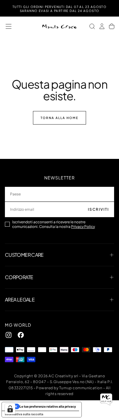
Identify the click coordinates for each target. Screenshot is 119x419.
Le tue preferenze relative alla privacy (48, 406)
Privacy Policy (83, 226)
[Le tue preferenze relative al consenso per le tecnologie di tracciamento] (10, 409)
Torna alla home (59, 118)
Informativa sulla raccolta (24, 414)
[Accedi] (102, 26)
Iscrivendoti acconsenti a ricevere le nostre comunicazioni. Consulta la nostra (53, 224)
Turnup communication (81, 388)
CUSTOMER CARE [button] (24, 255)
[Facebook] (20, 335)
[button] (8, 26)
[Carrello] (111, 26)
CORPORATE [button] (19, 277)
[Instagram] (8, 335)
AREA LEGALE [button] (19, 299)
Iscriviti (98, 209)
